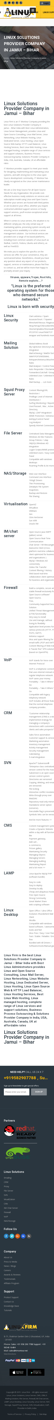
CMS (8, 825)
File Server (13, 433)
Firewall (11, 587)
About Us (11, 12)
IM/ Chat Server (11, 1208)
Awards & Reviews (12, 1274)
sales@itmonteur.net (18, 1350)
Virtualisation (16, 504)
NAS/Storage (15, 473)
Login (46, 3)
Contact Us (9, 1301)
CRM (8, 713)
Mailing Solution (11, 345)
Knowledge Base (11, 1306)
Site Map (43, 1414)
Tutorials (8, 1310)
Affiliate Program (11, 1283)
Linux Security (11, 317)
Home (6, 58)
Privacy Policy (31, 1414)
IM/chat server (11, 533)
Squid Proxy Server (14, 392)
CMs (6, 1203)
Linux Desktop (11, 912)
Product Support (11, 1297)
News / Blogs (10, 1266)
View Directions (10, 1354)
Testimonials (9, 1279)
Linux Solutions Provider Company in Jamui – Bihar (26, 108)
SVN (7, 763)
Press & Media (10, 1261)
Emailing (7, 1177)
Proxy (6, 1186)
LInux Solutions (29, 12)
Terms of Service (14, 1414)
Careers (7, 1270)
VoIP (8, 660)
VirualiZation (9, 1199)
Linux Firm (26, 1392)
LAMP (9, 873)
